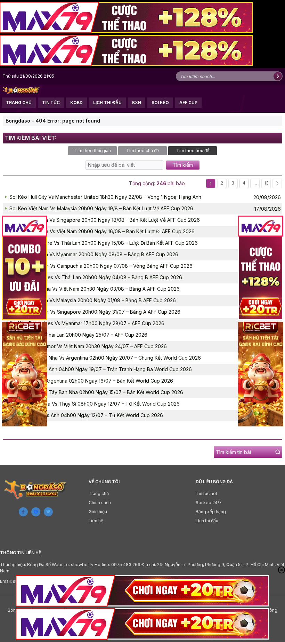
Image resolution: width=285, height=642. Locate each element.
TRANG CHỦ (19, 102)
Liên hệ (96, 520)
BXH (136, 102)
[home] (21, 90)
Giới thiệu (98, 511)
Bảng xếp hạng (211, 511)
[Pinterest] (35, 511)
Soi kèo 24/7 (209, 502)
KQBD (76, 102)
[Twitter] (48, 511)
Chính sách (100, 502)
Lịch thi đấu (207, 520)
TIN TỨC (51, 102)
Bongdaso (18, 121)
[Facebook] (23, 511)
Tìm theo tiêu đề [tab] (192, 150)
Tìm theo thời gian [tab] (92, 150)
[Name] (278, 76)
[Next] (277, 183)
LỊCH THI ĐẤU (107, 102)
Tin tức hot (206, 493)
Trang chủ (99, 493)
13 (266, 183)
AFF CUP (188, 102)
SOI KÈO (160, 102)
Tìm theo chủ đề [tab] (142, 150)
